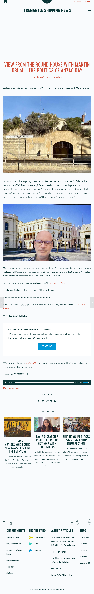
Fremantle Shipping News (47, 10)
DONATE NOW (47, 346)
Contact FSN (84, 537)
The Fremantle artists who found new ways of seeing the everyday (18, 446)
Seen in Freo (10, 567)
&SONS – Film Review (58, 552)
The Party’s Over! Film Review (61, 575)
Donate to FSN (85, 563)
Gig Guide (9, 573)
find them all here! (57, 283)
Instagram (83, 550)
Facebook (83, 544)
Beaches (38, 550)
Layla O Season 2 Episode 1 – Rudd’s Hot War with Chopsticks (47, 442)
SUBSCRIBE (77, 2)
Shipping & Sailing (12, 537)
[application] (47, 382)
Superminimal (60, 589)
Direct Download (13, 388)
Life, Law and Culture (14, 544)
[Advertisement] (47, 38)
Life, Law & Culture (54, 76)
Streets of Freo (40, 537)
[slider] (44, 382)
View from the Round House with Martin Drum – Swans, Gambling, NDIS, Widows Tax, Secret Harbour (63, 541)
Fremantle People (12, 561)
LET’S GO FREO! (56, 569)
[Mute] (81, 382)
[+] (17, 427)
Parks (36, 544)
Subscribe (83, 557)
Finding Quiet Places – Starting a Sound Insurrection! (76, 440)
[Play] (6, 382)
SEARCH (87, 2)
